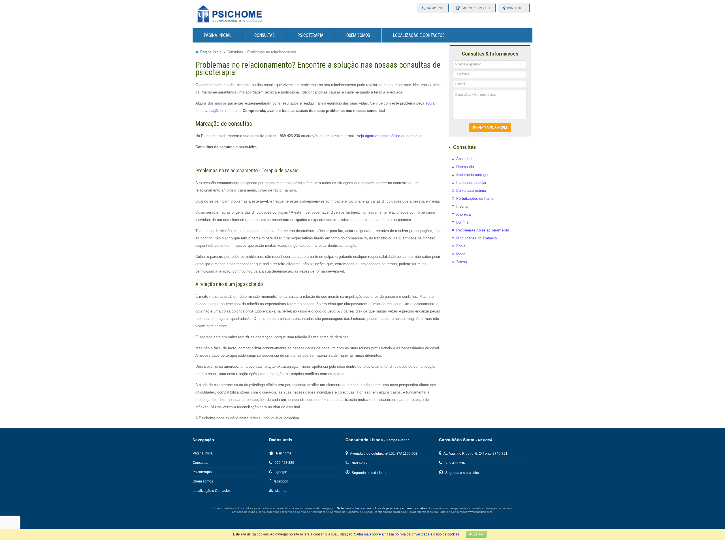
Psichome (283, 453)
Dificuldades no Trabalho (476, 238)
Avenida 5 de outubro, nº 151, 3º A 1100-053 (384, 454)
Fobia (460, 246)
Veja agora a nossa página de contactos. (390, 136)
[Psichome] (229, 14)
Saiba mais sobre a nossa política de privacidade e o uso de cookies (406, 534)
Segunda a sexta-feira (369, 473)
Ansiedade (465, 159)
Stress (461, 262)
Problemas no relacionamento (271, 52)
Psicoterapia (310, 35)
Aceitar (476, 534)
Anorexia (463, 214)
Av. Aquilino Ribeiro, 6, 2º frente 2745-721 (475, 454)
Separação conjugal (472, 175)
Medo (460, 254)
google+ (282, 472)
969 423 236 (435, 8)
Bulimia (462, 222)
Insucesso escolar (471, 182)
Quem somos (358, 35)
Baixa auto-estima (471, 190)
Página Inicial (217, 35)
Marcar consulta (476, 8)
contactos (515, 8)
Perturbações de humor (475, 198)
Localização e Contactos (419, 35)
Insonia (462, 206)
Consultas (264, 35)
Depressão (465, 167)
